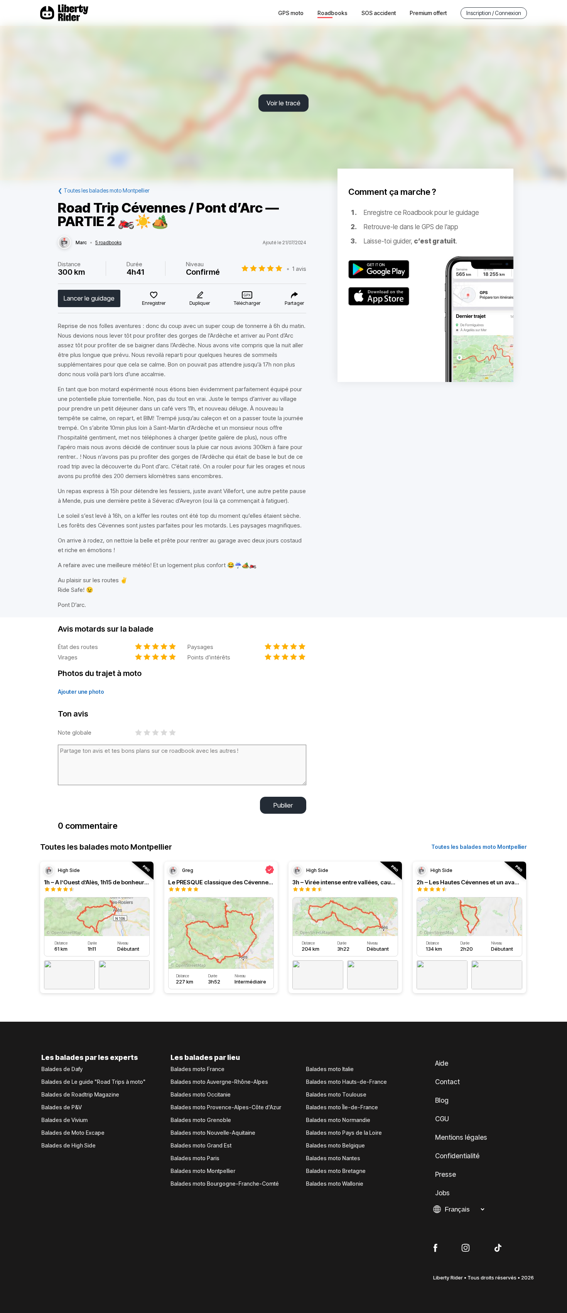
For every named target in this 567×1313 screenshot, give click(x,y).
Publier (283, 805)
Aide (441, 1063)
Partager (294, 303)
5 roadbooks (108, 242)
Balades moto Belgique (335, 1145)
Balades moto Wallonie (334, 1183)
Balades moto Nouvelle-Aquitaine (212, 1133)
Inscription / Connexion (493, 13)
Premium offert (428, 13)
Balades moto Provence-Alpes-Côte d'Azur (225, 1107)
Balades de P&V (61, 1107)
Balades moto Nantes (333, 1158)
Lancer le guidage (89, 298)
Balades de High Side (68, 1145)
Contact (447, 1082)
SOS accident (378, 13)
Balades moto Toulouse (336, 1094)
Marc (81, 242)
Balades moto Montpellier (202, 1171)
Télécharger (247, 303)
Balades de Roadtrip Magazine (80, 1094)
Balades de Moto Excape (73, 1133)
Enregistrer (153, 303)
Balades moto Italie (330, 1069)
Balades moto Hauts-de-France (346, 1082)
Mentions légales (461, 1137)
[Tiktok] (498, 1248)
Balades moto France (197, 1069)
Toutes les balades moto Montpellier (479, 846)
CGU (442, 1119)
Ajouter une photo (81, 691)
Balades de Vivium (64, 1120)
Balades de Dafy (62, 1069)
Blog (442, 1100)
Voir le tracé (283, 103)
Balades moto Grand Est (200, 1145)
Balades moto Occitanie (200, 1094)
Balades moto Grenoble (200, 1120)
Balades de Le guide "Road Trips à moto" (93, 1082)
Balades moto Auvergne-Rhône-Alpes (219, 1082)
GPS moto (291, 13)
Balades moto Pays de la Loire (344, 1133)
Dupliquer (199, 303)
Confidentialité (457, 1156)
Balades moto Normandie (338, 1120)
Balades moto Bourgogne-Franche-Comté (224, 1183)
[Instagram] (465, 1248)
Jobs (442, 1193)
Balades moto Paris (194, 1158)
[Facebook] (435, 1248)
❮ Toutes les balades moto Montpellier (104, 190)
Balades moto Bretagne (336, 1171)
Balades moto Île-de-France (342, 1107)
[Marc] (64, 243)
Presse (445, 1174)
